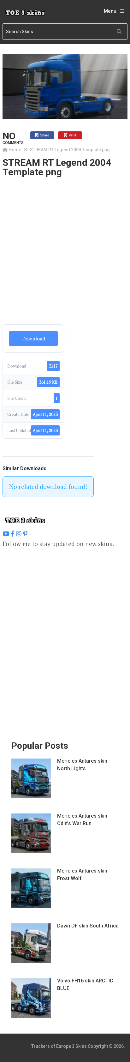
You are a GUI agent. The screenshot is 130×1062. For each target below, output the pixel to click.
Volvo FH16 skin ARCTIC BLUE (85, 984)
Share (44, 135)
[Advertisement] (65, 257)
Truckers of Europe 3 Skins (59, 1046)
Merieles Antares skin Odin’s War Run (82, 819)
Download (33, 338)
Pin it (72, 135)
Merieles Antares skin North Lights (82, 764)
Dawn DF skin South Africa (88, 926)
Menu (110, 11)
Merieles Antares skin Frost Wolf (82, 874)
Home (15, 149)
